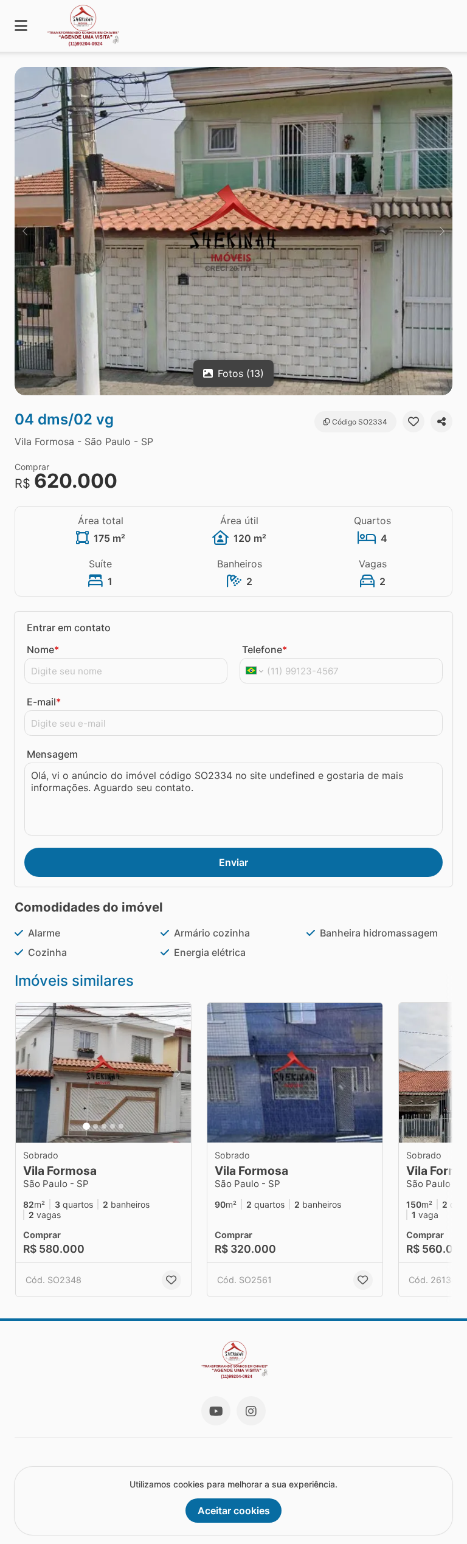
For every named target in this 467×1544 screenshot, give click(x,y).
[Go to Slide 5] (121, 1126)
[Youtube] (215, 1410)
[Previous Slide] (25, 231)
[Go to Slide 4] (112, 1126)
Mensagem (52, 754)
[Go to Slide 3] (104, 1126)
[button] (233, 231)
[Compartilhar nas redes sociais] (441, 421)
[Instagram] (251, 1410)
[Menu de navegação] (21, 26)
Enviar (233, 862)
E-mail (44, 702)
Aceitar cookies (234, 1510)
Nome (43, 649)
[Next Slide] (442, 231)
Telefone (264, 649)
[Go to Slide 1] (86, 1126)
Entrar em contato (69, 627)
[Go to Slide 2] (95, 1126)
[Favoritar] (413, 421)
